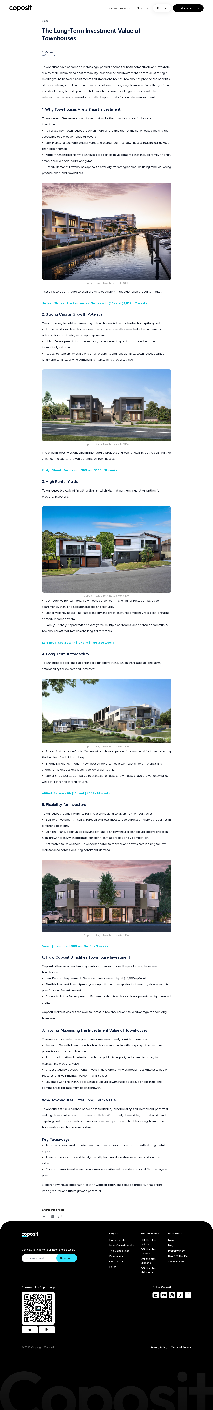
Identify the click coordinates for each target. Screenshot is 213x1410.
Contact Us (116, 1261)
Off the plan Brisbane (148, 1260)
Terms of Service (181, 1347)
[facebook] (44, 1216)
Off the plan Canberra (148, 1251)
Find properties (118, 1240)
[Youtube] (163, 1295)
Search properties (120, 8)
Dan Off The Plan (178, 1256)
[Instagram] (172, 1295)
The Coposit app (119, 1250)
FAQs (112, 1267)
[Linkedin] (155, 1295)
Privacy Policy (159, 1347)
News (171, 1240)
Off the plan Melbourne (148, 1270)
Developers (116, 1256)
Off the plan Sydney (148, 1242)
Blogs (45, 20)
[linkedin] (52, 1216)
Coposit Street (177, 1261)
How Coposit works (121, 1245)
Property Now (176, 1250)
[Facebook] (188, 1295)
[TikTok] (180, 1295)
